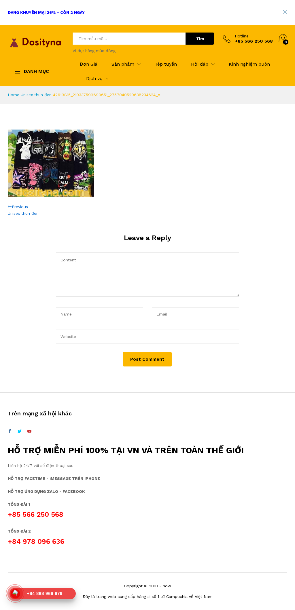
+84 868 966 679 (45, 593)
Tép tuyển (166, 64)
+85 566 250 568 (35, 514)
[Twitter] (19, 431)
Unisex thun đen (36, 94)
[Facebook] (10, 431)
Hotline (242, 36)
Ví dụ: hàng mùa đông (94, 50)
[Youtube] (29, 431)
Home (13, 94)
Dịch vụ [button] (94, 78)
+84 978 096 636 (36, 541)
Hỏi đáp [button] (199, 64)
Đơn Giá (88, 64)
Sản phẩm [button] (122, 64)
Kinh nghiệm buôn (249, 64)
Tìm (200, 38)
